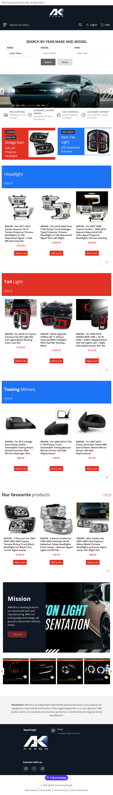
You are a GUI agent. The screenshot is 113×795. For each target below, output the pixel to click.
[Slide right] (111, 91)
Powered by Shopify (63, 785)
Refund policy (31, 790)
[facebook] (26, 769)
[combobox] (46, 25)
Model (45, 47)
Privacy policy (45, 790)
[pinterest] (42, 769)
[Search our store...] (80, 25)
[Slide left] (2, 91)
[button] (5, 25)
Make (10, 47)
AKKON (51, 785)
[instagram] (34, 769)
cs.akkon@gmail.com (68, 733)
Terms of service (61, 790)
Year (77, 47)
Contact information (79, 790)
